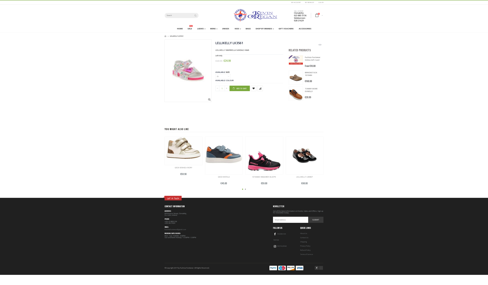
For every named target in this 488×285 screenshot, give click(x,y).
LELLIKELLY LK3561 (229, 43)
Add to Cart (242, 88)
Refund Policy (305, 250)
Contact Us (304, 237)
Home (165, 36)
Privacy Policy (305, 246)
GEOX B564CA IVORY (183, 167)
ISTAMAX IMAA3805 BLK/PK (264, 177)
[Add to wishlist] (253, 88)
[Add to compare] (260, 88)
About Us (303, 233)
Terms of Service (306, 254)
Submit (315, 220)
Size (228, 72)
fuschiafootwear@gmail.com (175, 229)
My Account (296, 2)
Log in (320, 2)
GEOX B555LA (224, 177)
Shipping (303, 242)
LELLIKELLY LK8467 (304, 177)
